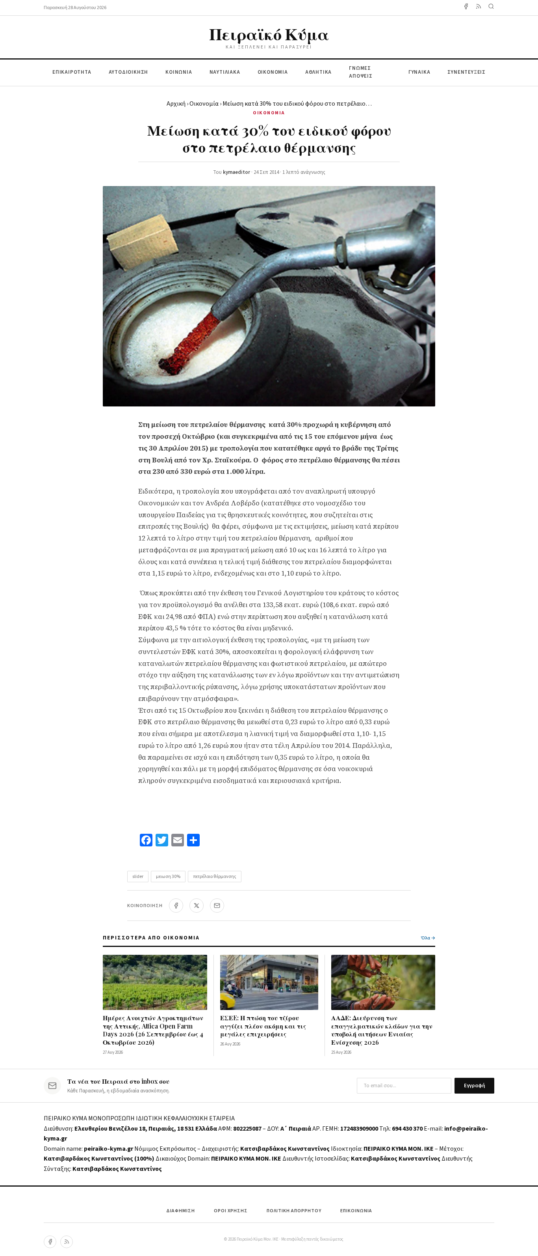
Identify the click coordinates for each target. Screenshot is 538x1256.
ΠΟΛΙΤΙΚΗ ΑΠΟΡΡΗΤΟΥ (294, 1211)
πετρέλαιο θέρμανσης (214, 876)
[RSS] (66, 1242)
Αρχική (176, 103)
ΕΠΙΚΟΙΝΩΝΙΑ (356, 1211)
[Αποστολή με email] (217, 905)
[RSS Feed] (478, 7)
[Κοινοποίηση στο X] (196, 905)
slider (137, 876)
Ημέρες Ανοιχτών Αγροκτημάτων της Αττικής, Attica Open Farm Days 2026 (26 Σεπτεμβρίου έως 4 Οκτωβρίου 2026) (153, 1030)
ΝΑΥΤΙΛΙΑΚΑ (225, 72)
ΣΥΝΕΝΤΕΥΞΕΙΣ (466, 72)
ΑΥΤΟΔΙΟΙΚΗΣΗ (128, 72)
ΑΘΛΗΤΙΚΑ (318, 72)
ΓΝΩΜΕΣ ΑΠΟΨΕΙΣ (361, 72)
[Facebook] (466, 7)
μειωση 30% (168, 876)
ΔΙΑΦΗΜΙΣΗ (180, 1211)
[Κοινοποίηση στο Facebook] (176, 905)
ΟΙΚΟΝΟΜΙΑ (273, 72)
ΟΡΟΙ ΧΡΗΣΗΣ (231, 1211)
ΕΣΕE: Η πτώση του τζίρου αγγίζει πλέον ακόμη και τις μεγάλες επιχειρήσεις (263, 1026)
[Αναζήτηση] (491, 7)
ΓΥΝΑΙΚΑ (419, 72)
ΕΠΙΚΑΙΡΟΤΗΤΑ (71, 72)
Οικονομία (204, 103)
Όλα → (428, 938)
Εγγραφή (474, 1085)
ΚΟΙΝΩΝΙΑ (178, 72)
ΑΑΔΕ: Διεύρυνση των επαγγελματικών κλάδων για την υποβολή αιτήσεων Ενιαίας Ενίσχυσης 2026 (381, 1030)
